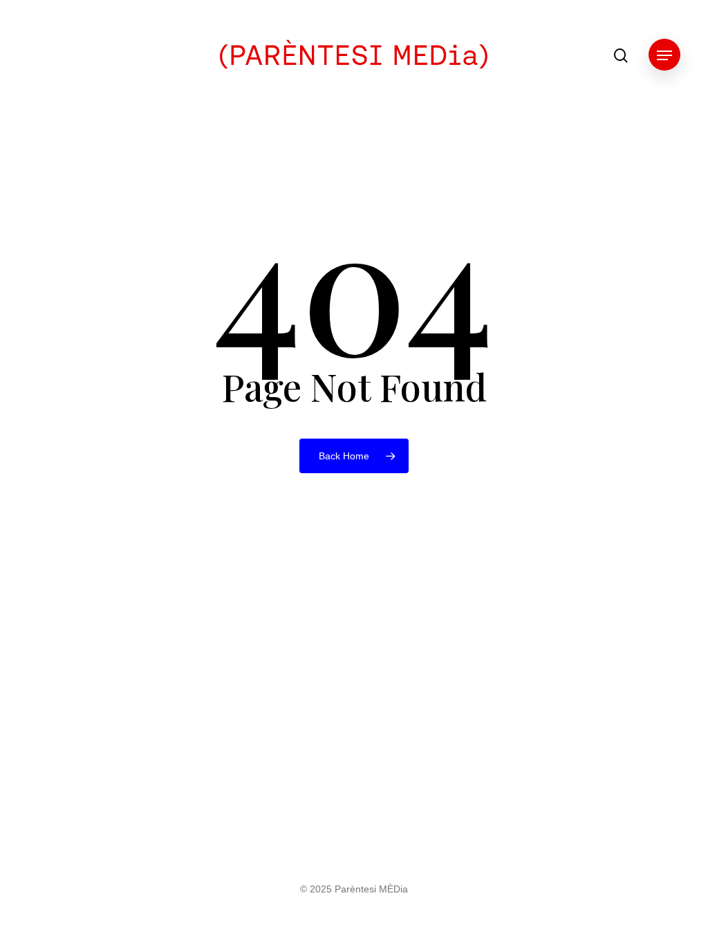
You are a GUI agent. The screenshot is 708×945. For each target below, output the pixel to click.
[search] (621, 55)
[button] (664, 55)
